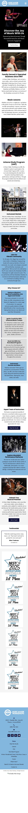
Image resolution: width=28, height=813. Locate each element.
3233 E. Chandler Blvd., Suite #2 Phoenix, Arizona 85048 (14, 721)
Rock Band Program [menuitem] (14, 752)
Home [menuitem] (14, 741)
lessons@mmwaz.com (14, 732)
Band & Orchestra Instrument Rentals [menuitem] (14, 764)
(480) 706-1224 (14, 727)
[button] (14, 45)
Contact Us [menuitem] (14, 767)
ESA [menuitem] (14, 749)
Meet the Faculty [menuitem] (14, 744)
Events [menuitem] (14, 759)
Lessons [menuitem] (14, 746)
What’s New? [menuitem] (14, 762)
